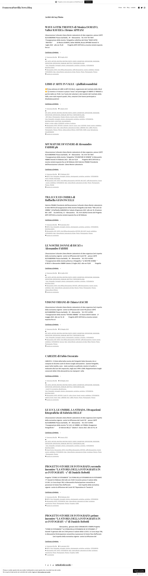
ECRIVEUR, (82, 117)
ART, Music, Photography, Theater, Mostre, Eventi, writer (62, 117)
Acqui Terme (50, 450)
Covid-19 (65, 395)
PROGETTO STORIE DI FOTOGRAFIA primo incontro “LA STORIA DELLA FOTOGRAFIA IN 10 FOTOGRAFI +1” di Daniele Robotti (72, 518)
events (86, 70)
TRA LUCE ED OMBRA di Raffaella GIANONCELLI (60, 198)
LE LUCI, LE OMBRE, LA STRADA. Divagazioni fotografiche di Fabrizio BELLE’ (73, 411)
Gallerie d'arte (49, 397)
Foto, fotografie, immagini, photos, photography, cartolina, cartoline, (66, 65)
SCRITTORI (58, 121)
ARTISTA (60, 125)
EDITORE (83, 125)
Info (124, 7)
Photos (95, 72)
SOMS (84, 130)
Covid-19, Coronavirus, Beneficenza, (56, 389)
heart (54, 127)
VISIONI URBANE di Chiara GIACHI (66, 302)
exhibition (91, 70)
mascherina (48, 503)
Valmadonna (94, 130)
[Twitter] (141, 7)
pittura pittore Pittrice (69, 130)
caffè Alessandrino (77, 70)
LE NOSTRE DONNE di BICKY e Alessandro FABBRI (64, 247)
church (71, 125)
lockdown (90, 452)
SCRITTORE (79, 130)
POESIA (52, 185)
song (88, 130)
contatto (133, 7)
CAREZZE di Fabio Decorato (61, 356)
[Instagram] (144, 7)
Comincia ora (88, 1)
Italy (54, 72)
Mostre (78, 72)
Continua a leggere (52, 52)
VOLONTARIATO (66, 121)
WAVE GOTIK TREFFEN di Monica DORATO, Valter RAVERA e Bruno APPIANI (71, 28)
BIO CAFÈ (83, 180)
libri (87, 127)
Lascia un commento (53, 74)
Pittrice (60, 130)
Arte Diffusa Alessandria (65, 70)
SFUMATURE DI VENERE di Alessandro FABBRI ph (68, 145)
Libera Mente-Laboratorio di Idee (66, 72)
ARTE (55, 70)
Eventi (88, 125)
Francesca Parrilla (52, 57)
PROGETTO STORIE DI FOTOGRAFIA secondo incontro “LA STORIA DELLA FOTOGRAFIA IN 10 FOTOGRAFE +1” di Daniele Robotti (73, 469)
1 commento (50, 555)
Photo (82, 72)
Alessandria (50, 70)
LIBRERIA (82, 127)
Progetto (72, 503)
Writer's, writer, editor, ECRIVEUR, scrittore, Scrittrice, (60, 123)
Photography (89, 72)
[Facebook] (139, 7)
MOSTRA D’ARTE (49, 67)
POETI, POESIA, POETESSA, (52, 178)
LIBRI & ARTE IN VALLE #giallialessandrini (71, 84)
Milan (89, 342)
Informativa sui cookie (43, 572)
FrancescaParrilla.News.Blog (17, 7)
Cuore (75, 125)
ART (55, 180)
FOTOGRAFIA (90, 65)
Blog (128, 7)
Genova (62, 342)
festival (97, 70)
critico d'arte (72, 395)
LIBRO (90, 127)
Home (120, 7)
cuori (79, 125)
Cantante (65, 125)
